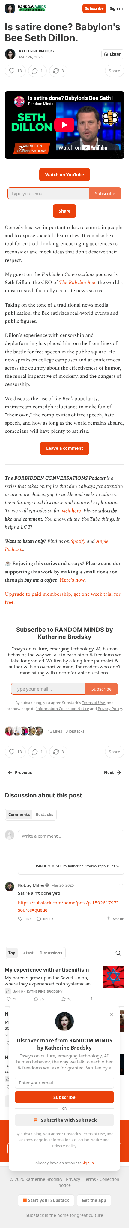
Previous (23, 772)
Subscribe (94, 8)
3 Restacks (75, 731)
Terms (90, 1179)
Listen (116, 54)
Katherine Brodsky (37, 51)
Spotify (78, 541)
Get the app (94, 1200)
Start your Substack (48, 1200)
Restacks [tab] (44, 814)
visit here (71, 511)
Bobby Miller (31, 885)
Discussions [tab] (51, 953)
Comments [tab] (19, 814)
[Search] (118, 953)
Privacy (73, 1179)
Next (109, 772)
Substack (35, 1215)
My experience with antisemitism (47, 970)
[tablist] (31, 815)
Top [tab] (11, 953)
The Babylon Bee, (78, 282)
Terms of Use (93, 1133)
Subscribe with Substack (69, 1120)
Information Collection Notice (75, 1139)
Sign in (116, 8)
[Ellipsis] (121, 885)
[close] (111, 1014)
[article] (64, 984)
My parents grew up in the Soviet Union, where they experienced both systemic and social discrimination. (49, 981)
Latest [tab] (27, 953)
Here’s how (72, 580)
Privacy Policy (64, 1145)
